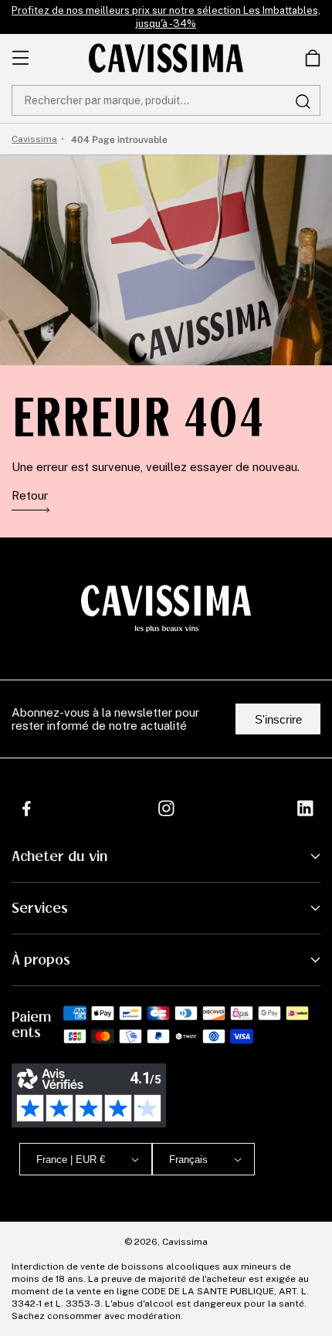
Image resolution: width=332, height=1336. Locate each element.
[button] (312, 58)
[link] (312, 58)
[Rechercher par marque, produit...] (303, 101)
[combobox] (166, 100)
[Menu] (20, 57)
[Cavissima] (166, 58)
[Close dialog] (309, 1110)
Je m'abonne (218, 1270)
